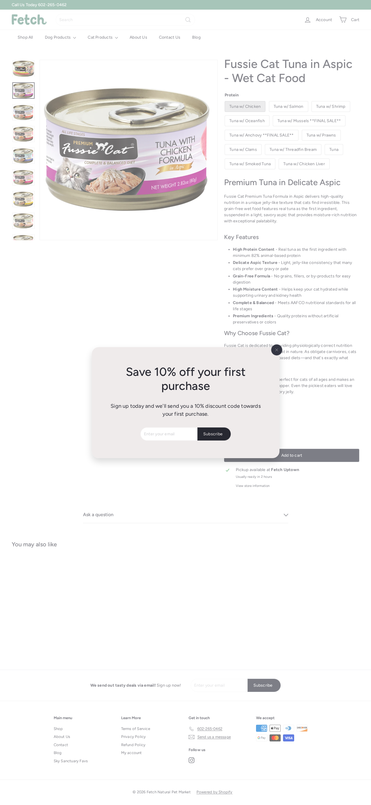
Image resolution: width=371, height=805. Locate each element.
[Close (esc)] (276, 349)
